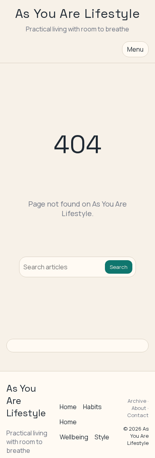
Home (68, 406)
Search (119, 267)
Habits (92, 406)
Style (102, 437)
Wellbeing (74, 437)
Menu (135, 49)
